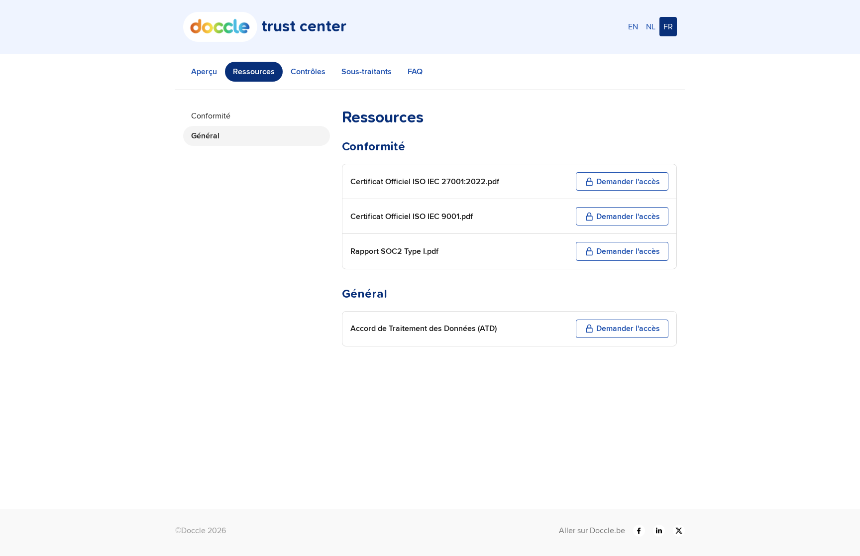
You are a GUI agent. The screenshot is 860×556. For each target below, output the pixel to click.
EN (633, 26)
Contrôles (308, 71)
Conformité (210, 115)
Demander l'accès (628, 181)
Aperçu (204, 71)
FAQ (415, 71)
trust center (303, 27)
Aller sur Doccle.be (592, 530)
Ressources (254, 71)
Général (205, 135)
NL (650, 26)
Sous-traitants (366, 71)
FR (668, 26)
